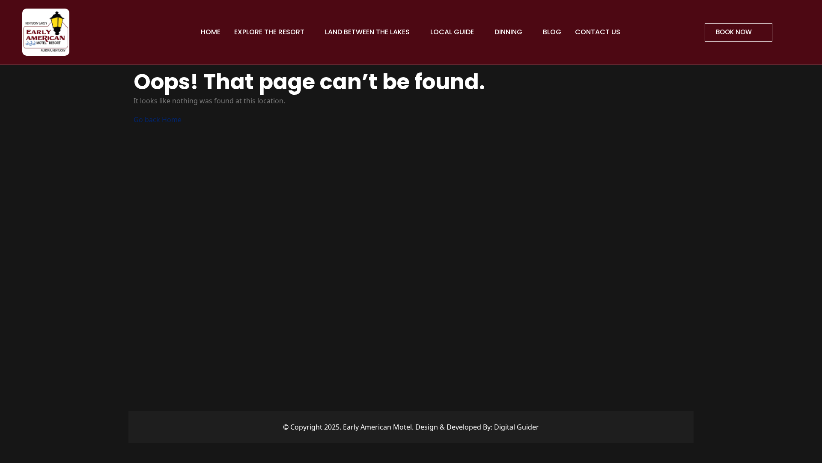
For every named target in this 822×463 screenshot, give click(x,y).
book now (735, 31)
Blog (552, 32)
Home (210, 32)
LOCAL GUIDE (453, 32)
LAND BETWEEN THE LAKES (368, 32)
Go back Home (158, 119)
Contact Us (597, 32)
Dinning (509, 32)
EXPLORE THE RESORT (270, 32)
